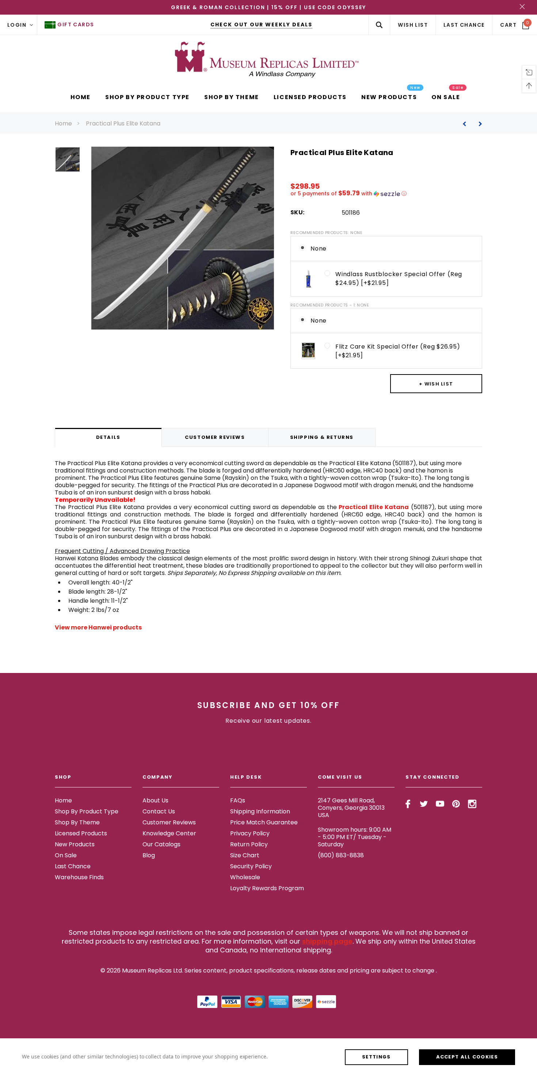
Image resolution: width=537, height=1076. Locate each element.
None (319, 248)
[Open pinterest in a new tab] (456, 804)
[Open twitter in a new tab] (424, 804)
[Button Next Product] (477, 123)
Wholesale (245, 877)
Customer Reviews (169, 822)
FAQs (237, 800)
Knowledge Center (169, 833)
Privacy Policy (250, 833)
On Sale (66, 855)
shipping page (327, 941)
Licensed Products (81, 833)
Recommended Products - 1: (329, 305)
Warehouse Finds (79, 877)
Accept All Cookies (467, 1056)
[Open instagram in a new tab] (472, 804)
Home (63, 123)
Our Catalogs (161, 844)
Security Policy (251, 866)
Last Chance (73, 866)
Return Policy (249, 844)
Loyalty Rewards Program (267, 888)
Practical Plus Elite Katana (123, 123)
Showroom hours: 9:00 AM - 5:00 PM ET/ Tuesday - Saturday (354, 837)
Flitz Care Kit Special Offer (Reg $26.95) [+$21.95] (397, 351)
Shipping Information (260, 811)
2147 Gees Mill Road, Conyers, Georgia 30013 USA (351, 807)
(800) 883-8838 (341, 855)
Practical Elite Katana (374, 507)
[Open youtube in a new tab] (440, 804)
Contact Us (158, 811)
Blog (148, 855)
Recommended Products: (326, 233)
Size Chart (244, 855)
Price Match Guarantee (264, 822)
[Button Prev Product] (467, 123)
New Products (75, 844)
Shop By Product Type (86, 811)
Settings (376, 1056)
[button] (386, 193)
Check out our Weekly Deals (261, 24)
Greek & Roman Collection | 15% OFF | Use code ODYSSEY (268, 7)
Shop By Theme (77, 822)
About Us (155, 800)
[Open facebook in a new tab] (407, 804)
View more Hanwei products (98, 627)
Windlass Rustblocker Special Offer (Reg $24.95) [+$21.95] (398, 278)
